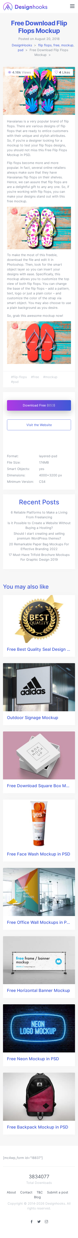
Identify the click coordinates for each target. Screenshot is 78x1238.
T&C (40, 1192)
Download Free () (39, 405)
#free (35, 377)
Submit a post (57, 1192)
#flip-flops (19, 377)
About (11, 1192)
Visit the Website (39, 425)
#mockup (50, 377)
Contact (26, 1192)
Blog (37, 1197)
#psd (15, 382)
